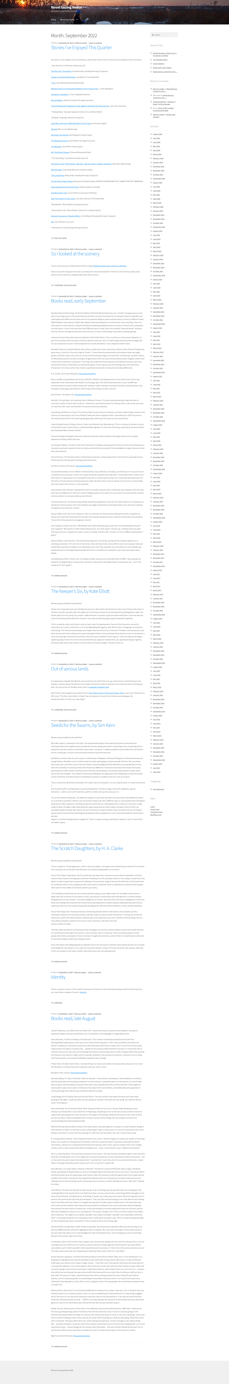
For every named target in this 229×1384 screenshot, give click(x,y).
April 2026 (156, 150)
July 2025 (156, 187)
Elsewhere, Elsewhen (59, 94)
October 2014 (158, 707)
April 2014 (156, 732)
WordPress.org (155, 815)
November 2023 (158, 267)
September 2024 (159, 227)
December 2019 (158, 457)
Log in (152, 807)
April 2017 (156, 586)
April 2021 (156, 392)
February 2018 (158, 546)
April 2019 (156, 489)
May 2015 (156, 679)
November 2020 (158, 413)
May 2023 (156, 292)
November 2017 (158, 558)
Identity (58, 977)
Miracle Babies (57, 100)
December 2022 (158, 312)
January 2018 (158, 550)
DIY (52, 222)
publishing (59, 285)
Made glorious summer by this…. (165, 72)
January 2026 (158, 162)
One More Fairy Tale (59, 193)
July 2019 (156, 477)
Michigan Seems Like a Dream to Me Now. (110, 266)
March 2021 (157, 396)
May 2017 (156, 582)
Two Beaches (56, 146)
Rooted (54, 129)
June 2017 (156, 578)
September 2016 (159, 614)
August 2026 (157, 134)
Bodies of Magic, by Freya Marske (164, 103)
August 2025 (157, 183)
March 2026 (157, 154)
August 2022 (157, 328)
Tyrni (53, 83)
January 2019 (158, 501)
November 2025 (158, 170)
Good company (158, 64)
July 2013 (156, 768)
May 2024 (156, 243)
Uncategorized (158, 789)
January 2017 (158, 598)
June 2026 (156, 142)
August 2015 (157, 667)
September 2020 (159, 421)
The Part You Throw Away (61, 71)
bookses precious (60, 575)
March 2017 (157, 590)
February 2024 (158, 255)
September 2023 (159, 275)
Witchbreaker (56, 169)
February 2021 (158, 401)
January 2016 (158, 647)
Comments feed (156, 812)
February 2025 (158, 207)
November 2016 (158, 606)
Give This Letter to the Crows (63, 198)
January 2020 (158, 453)
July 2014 (156, 719)
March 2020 (157, 445)
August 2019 (157, 473)
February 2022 (158, 352)
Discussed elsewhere (83, 394)
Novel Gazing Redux (66, 7)
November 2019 (158, 461)
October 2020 (158, 417)
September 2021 (159, 372)
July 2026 (156, 138)
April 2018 (156, 538)
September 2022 (159, 324)
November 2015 (158, 655)
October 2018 (158, 514)
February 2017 (158, 594)
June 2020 (156, 433)
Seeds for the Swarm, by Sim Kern (83, 725)
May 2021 (156, 388)
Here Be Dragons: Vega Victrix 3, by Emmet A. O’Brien (165, 54)
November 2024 (158, 219)
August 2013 (157, 764)
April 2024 (156, 247)
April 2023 (156, 296)
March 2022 (157, 348)
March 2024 (157, 251)
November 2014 (158, 703)
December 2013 (158, 748)
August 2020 (157, 425)
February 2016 (158, 643)
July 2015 (156, 671)
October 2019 (158, 465)
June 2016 (156, 627)
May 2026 (156, 146)
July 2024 (156, 235)
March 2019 (157, 493)
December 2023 (158, 263)
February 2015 (158, 691)
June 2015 (156, 675)
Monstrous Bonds (67, 19)
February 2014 (158, 740)
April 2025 (156, 199)
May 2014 (156, 727)
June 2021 (156, 384)
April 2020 (156, 441)
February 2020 (158, 449)
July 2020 (156, 429)
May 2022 (156, 340)
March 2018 (157, 542)
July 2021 (156, 380)
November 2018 (158, 509)
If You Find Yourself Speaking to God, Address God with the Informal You (80, 106)
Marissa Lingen (81, 43)
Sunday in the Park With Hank (63, 77)
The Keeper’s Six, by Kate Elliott (80, 591)
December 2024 (158, 215)
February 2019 (158, 497)
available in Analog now (99, 687)
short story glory (60, 238)
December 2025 (158, 166)
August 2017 (157, 570)
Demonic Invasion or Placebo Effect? (66, 216)
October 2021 (158, 368)
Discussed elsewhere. (87, 373)
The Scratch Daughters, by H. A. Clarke (87, 848)
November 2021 (158, 364)
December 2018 (158, 505)
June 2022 (156, 336)
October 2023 (158, 271)
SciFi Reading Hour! (160, 60)
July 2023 (156, 283)
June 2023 (156, 288)
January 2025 (158, 211)
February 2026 (158, 158)
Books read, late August (73, 1018)
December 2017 (158, 554)
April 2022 (156, 344)
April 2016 (156, 635)
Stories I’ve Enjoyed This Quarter (81, 47)
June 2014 (156, 723)
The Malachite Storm (59, 140)
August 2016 (157, 619)
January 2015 (158, 695)
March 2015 (157, 687)
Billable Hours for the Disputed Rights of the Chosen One (74, 88)
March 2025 (157, 203)
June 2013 (156, 772)
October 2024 (158, 223)
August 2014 (157, 715)
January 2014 (158, 744)
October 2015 (158, 659)
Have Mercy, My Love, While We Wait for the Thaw (71, 123)
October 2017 (158, 562)
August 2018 (157, 522)
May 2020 (156, 437)
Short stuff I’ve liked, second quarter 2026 (163, 109)
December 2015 (158, 651)
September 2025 (159, 178)
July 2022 (156, 332)
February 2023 (158, 304)
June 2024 (156, 239)
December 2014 (158, 699)
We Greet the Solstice (60, 135)
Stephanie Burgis (159, 102)
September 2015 (159, 663)
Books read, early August (162, 68)
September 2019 (159, 469)
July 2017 (156, 574)
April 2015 (156, 683)
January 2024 (158, 259)
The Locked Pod (57, 175)
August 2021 (157, 376)
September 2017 (159, 566)
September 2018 (159, 518)
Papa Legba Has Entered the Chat (64, 187)
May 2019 (156, 485)
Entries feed (154, 809)
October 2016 (158, 610)
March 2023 (157, 300)
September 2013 (159, 760)
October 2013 (158, 756)
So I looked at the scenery (75, 253)
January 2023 (158, 308)
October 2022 (158, 320)
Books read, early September (78, 301)
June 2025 (156, 191)
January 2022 (158, 356)
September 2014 (159, 711)
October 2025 (158, 175)
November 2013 (158, 752)
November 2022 (158, 316)
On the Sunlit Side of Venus (62, 181)
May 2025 (156, 195)
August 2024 (157, 231)
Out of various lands (69, 669)
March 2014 (157, 736)
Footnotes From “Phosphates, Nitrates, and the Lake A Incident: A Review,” (81, 164)
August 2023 (157, 279)
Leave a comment (95, 43)
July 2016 (156, 623)
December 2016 (158, 602)
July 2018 (156, 526)
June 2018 (156, 530)
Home (53, 19)
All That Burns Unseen (60, 152)
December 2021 (158, 360)
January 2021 (158, 405)
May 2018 (156, 534)
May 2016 (156, 631)
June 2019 (156, 481)
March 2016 (157, 639)
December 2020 (158, 409)
